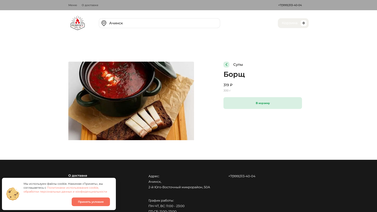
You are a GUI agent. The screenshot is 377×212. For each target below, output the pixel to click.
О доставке (90, 5)
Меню (72, 5)
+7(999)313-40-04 (290, 5)
